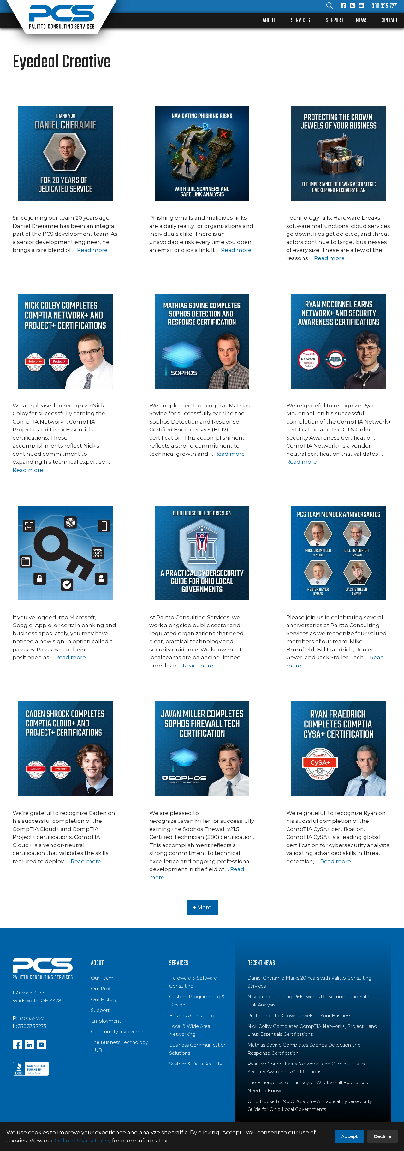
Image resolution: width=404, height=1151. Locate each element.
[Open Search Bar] (329, 6)
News (362, 20)
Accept (349, 1136)
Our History (104, 999)
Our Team (102, 978)
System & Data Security (195, 1064)
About (269, 20)
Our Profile (103, 989)
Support (334, 20)
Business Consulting (191, 1015)
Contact (389, 20)
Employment (106, 1021)
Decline (382, 1136)
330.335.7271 (385, 6)
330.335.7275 (32, 1026)
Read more (92, 250)
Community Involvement (119, 1032)
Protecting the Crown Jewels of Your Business (299, 1015)
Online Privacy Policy (83, 1140)
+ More (202, 907)
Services (300, 20)
